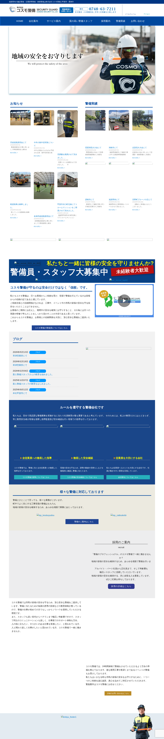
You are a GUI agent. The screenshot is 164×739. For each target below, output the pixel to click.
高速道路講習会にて (18, 142)
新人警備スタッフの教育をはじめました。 (32, 384)
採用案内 (105, 21)
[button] (11, 59)
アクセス (147, 14)
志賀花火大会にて (139, 148)
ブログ (37, 352)
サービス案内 (54, 21)
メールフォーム (130, 14)
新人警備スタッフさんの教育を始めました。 (33, 374)
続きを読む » (14, 152)
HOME (19, 21)
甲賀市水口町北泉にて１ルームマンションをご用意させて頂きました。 (67, 207)
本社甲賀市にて (20, 393)
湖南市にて (113, 148)
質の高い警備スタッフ (80, 21)
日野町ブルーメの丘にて (142, 199)
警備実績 (120, 21)
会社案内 (33, 21)
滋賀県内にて (114, 199)
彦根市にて (89, 199)
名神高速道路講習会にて (44, 216)
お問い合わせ (138, 21)
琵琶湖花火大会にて (93, 148)
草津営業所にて (20, 356)
